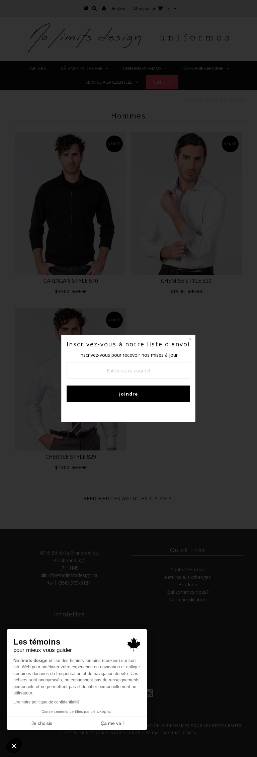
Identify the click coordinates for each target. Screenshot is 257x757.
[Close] (190, 340)
